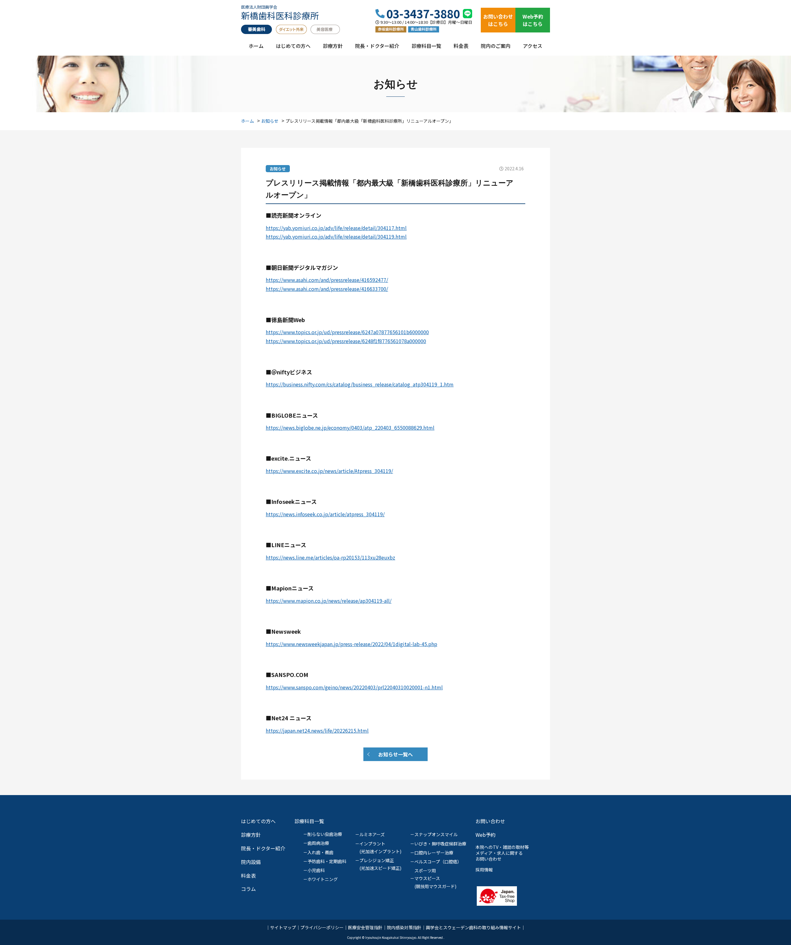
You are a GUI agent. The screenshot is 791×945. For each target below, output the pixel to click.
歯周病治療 (318, 843)
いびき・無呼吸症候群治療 (440, 844)
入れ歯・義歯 (320, 852)
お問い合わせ (490, 821)
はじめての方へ (293, 46)
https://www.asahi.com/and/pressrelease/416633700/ (327, 288)
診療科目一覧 (426, 46)
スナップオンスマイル (436, 834)
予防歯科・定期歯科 (326, 861)
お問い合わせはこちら (498, 20)
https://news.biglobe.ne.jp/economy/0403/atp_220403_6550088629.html (350, 427)
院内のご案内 (495, 46)
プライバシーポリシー (322, 927)
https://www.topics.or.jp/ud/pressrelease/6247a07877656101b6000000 (347, 332)
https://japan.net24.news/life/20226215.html (317, 730)
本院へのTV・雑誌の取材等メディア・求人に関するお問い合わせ (502, 853)
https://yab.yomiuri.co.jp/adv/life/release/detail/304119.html (336, 236)
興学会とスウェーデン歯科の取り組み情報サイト (473, 927)
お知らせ (278, 169)
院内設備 (251, 862)
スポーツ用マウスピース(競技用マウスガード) (435, 878)
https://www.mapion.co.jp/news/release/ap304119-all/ (328, 600)
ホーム (256, 46)
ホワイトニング (322, 879)
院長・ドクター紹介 (377, 46)
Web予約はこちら (532, 20)
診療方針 (333, 46)
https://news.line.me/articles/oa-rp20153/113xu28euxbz (330, 557)
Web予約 (486, 834)
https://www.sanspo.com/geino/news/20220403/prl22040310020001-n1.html (354, 687)
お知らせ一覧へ (395, 754)
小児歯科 (316, 870)
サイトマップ (283, 927)
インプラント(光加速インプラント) (380, 847)
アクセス (532, 46)
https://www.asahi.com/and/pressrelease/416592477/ (327, 279)
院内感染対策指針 (404, 927)
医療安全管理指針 (365, 927)
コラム (248, 888)
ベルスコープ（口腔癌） (438, 861)
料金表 (461, 46)
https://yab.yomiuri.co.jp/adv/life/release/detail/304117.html (336, 228)
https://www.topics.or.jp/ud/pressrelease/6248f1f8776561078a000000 (346, 341)
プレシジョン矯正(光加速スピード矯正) (380, 864)
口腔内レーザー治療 (433, 852)
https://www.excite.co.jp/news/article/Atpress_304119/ (329, 471)
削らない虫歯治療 (324, 834)
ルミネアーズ (372, 834)
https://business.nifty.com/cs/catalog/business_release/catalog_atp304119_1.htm (360, 384)
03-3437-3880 (423, 13)
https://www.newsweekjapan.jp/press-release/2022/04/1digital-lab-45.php (351, 644)
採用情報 (484, 869)
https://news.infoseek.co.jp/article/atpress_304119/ (325, 514)
